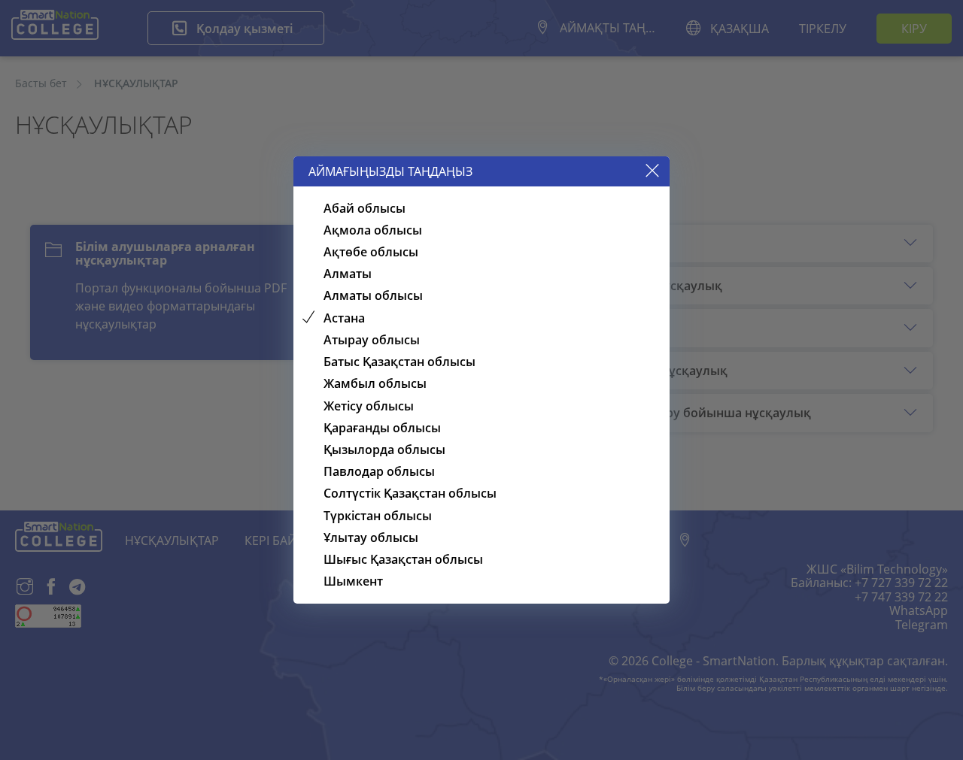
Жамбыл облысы (375, 383)
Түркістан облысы (378, 515)
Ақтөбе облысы (371, 252)
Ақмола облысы (373, 230)
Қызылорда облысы (384, 449)
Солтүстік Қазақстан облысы (410, 493)
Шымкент (353, 581)
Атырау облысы (372, 340)
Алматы (348, 273)
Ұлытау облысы (371, 537)
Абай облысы (365, 208)
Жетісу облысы (369, 406)
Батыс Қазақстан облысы (399, 361)
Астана (344, 318)
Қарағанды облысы (382, 427)
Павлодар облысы (379, 471)
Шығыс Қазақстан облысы (403, 559)
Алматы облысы (373, 295)
